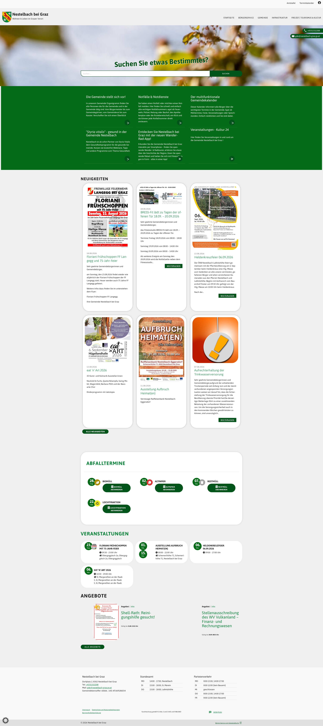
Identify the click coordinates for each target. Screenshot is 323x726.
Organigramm (127, 122)
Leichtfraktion (111, 502)
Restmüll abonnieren (221, 488)
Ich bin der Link (179, 122)
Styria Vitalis (127, 158)
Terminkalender (307, 3)
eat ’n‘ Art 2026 (97, 370)
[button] (5, 720)
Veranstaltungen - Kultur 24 (232, 158)
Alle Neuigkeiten (95, 431)
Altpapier (160, 481)
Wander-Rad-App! (179, 158)
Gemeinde (263, 18)
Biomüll (107, 481)
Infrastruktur (279, 18)
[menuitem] (228, 18)
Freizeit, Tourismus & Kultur (306, 18)
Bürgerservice (246, 18)
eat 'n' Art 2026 (102, 570)
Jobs (132, 606)
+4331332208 (313, 30)
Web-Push (215, 712)
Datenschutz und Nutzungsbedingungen (106, 710)
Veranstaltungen (105, 533)
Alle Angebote (93, 647)
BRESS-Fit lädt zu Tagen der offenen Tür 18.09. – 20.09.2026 (161, 214)
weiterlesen (174, 266)
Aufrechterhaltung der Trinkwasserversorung (209, 372)
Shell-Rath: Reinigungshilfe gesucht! (138, 615)
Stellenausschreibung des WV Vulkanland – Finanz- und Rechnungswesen (220, 619)
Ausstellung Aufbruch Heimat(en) (155, 391)
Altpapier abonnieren (169, 488)
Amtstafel (291, 3)
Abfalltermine (105, 463)
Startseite (228, 18)
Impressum (86, 710)
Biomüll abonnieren (117, 488)
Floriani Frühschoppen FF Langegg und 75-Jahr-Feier (107, 258)
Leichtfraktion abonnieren (118, 509)
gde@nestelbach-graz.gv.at (307, 36)
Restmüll (212, 481)
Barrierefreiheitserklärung (91, 713)
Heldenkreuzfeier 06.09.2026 (213, 257)
